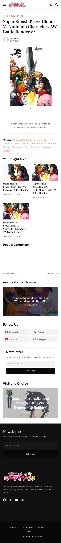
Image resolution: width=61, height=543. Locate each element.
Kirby (43, 140)
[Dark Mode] (51, 4)
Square (6, 147)
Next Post (51, 273)
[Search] (57, 4)
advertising (27, 527)
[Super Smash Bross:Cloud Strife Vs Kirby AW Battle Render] (16, 172)
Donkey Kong (32, 140)
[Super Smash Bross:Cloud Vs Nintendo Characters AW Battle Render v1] (16, 211)
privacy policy (45, 527)
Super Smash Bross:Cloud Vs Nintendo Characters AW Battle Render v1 (14, 227)
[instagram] (22, 500)
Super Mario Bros (20, 147)
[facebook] (4, 500)
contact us (30, 531)
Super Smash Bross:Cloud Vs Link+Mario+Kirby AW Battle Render (44, 188)
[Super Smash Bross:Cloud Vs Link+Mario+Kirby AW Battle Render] (45, 172)
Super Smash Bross (41, 147)
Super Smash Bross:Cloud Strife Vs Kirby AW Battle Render (15, 186)
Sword (6, 150)
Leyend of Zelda (11, 143)
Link (23, 143)
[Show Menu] (4, 4)
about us (13, 527)
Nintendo (52, 143)
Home (5, 16)
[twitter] (10, 500)
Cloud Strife (17, 16)
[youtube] (16, 500)
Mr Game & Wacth (36, 143)
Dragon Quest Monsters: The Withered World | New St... (31, 299)
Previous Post (11, 273)
